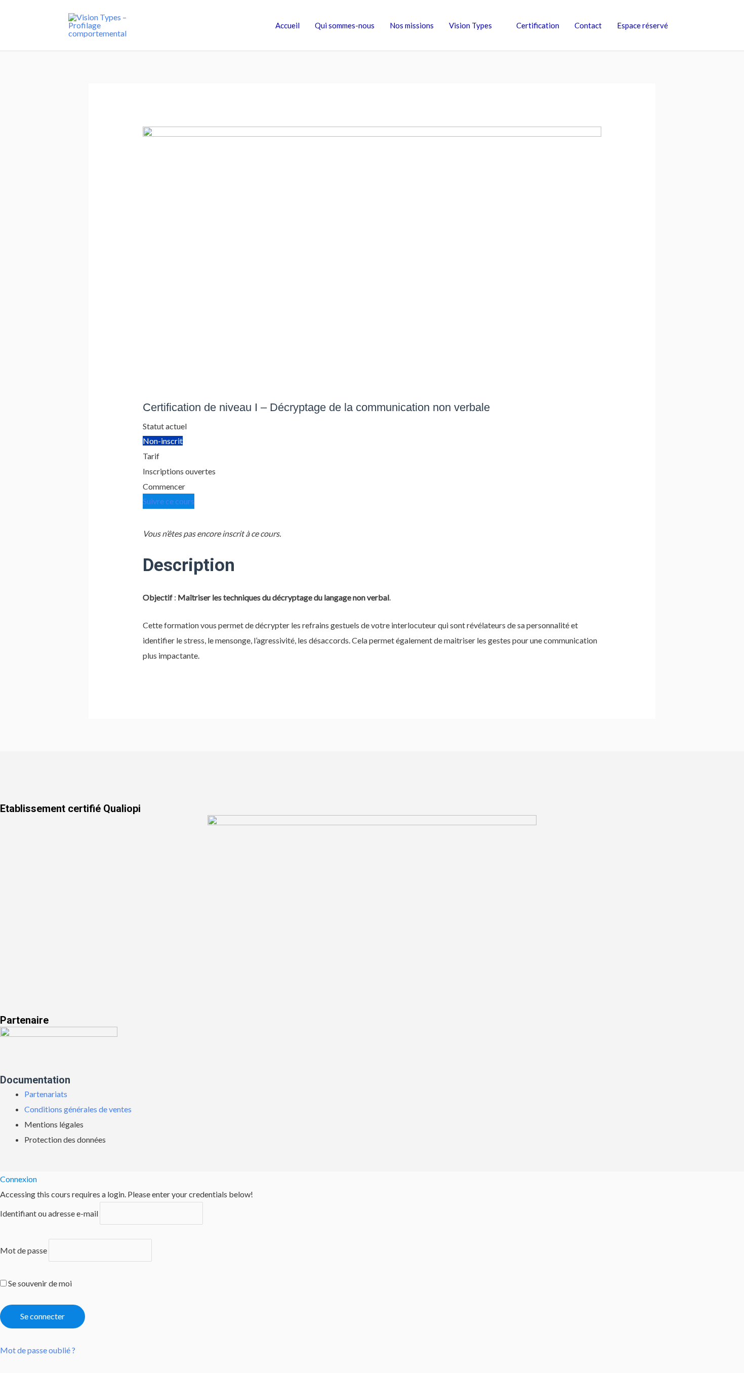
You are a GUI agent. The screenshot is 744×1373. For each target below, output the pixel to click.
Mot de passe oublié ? (37, 1350)
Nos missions (412, 25)
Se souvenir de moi (39, 1283)
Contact (588, 25)
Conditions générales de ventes (78, 1109)
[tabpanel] (372, 594)
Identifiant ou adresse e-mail (49, 1213)
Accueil (287, 25)
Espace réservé (642, 25)
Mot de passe (23, 1250)
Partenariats (45, 1094)
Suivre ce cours (168, 501)
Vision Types (470, 25)
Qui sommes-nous (345, 25)
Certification (537, 25)
